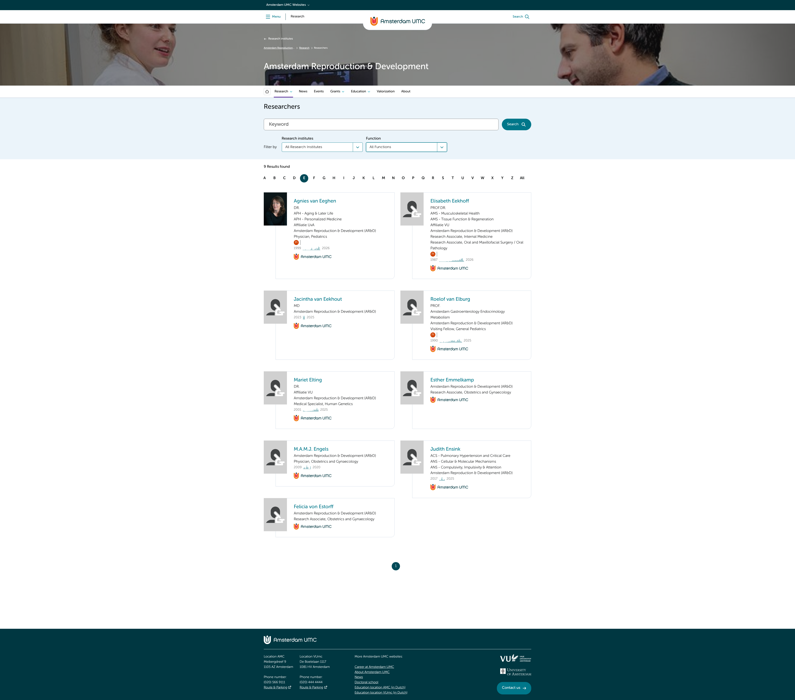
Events (319, 91)
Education (358, 91)
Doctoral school (366, 682)
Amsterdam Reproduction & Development (279, 48)
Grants (335, 91)
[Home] (267, 91)
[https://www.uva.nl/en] (515, 671)
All (522, 178)
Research (304, 48)
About (405, 91)
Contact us (511, 688)
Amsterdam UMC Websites (286, 5)
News (303, 91)
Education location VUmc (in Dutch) (381, 692)
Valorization (386, 91)
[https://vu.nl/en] (515, 658)
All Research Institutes (303, 147)
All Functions (380, 147)
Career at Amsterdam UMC (374, 667)
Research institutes (280, 38)
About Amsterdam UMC (372, 672)
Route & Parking (275, 687)
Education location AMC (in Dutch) (380, 687)
